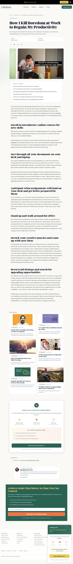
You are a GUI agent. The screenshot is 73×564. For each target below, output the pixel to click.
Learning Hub (19, 541)
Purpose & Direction (38, 539)
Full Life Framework (5, 539)
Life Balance (3, 541)
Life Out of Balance (38, 541)
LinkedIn (25, 550)
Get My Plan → (64, 2)
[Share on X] (18, 44)
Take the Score (67, 7)
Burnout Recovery (38, 535)
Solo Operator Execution (39, 544)
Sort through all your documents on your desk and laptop (27, 89)
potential (13, 181)
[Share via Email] (21, 44)
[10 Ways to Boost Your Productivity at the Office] (50, 344)
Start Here (26, 7)
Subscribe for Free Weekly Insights (36, 514)
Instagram (9, 550)
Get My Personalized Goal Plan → (36, 445)
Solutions (41, 7)
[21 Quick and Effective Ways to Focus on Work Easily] (23, 371)
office (26, 165)
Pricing (47, 7)
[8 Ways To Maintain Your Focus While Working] (22, 346)
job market (16, 282)
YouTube (21, 550)
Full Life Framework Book (22, 537)
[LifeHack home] (6, 7)
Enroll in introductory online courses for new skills (26, 86)
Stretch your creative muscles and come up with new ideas (28, 96)
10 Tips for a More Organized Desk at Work (29, 460)
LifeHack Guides (4, 535)
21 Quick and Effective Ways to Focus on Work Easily (21, 382)
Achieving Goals (4, 542)
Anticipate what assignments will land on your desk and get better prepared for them (35, 91)
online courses (42, 131)
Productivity (16, 15)
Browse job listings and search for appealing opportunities (28, 99)
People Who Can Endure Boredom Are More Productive (22, 330)
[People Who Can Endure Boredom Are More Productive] (23, 319)
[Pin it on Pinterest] (14, 44)
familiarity (13, 142)
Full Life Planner (20, 539)
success (26, 260)
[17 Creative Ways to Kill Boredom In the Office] (50, 318)
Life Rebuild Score (5, 537)
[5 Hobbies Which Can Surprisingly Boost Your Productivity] (50, 374)
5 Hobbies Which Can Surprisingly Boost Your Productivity (50, 387)
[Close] (70, 2)
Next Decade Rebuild (38, 542)
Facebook (3, 550)
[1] (54, 162)
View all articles (23, 477)
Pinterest (14, 550)
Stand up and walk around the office (22, 94)
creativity (58, 113)
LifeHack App (19, 535)
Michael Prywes (14, 40)
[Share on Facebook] (10, 44)
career (45, 300)
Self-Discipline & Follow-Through (41, 537)
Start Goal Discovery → (59, 556)
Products (34, 7)
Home (10, 15)
